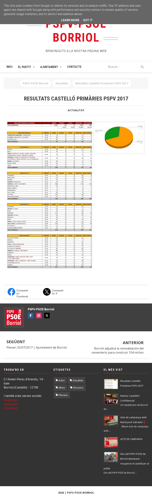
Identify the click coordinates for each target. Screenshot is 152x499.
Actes (62, 380)
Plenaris (63, 395)
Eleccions (78, 387)
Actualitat (76, 110)
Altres (62, 387)
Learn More (70, 20)
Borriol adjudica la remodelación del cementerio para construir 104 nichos (118, 350)
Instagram (11, 404)
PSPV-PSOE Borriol (41, 309)
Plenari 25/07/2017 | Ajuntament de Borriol (36, 347)
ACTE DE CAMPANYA (131, 439)
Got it (88, 20)
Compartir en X (58, 292)
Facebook (10, 400)
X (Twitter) (11, 408)
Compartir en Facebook (22, 293)
